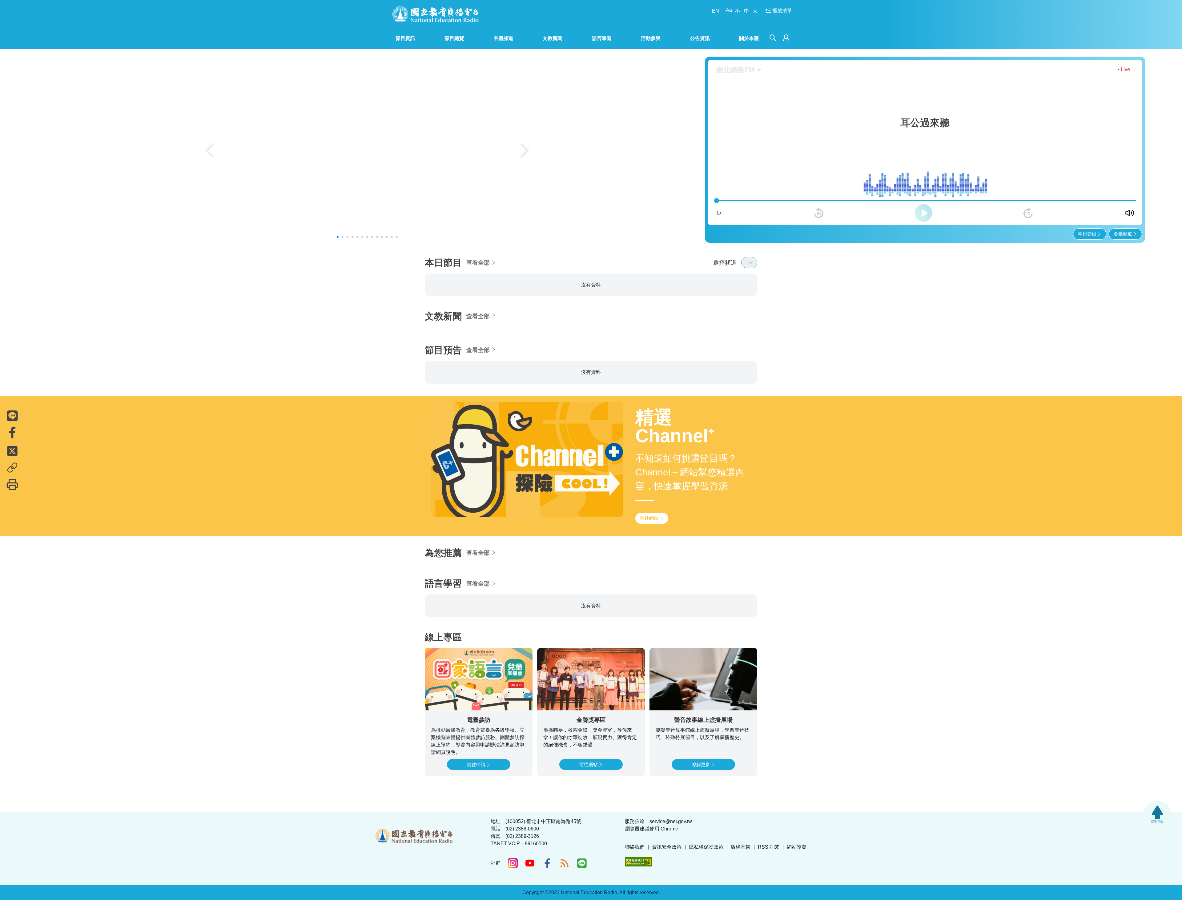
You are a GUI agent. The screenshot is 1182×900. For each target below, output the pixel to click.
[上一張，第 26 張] (411, 318)
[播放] (923, 213)
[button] (337, 237)
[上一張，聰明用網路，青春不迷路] (210, 149)
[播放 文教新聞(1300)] (631, 351)
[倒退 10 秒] (818, 213)
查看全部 (478, 262)
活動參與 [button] (651, 38)
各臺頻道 (1123, 233)
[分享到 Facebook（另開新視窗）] (12, 432)
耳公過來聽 (445, 292)
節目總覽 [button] (454, 38)
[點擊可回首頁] (435, 14)
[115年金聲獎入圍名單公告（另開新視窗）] (367, 150)
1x (719, 212)
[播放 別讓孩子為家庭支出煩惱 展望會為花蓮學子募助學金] (712, 495)
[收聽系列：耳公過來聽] (478, 330)
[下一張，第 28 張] (770, 318)
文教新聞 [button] (552, 38)
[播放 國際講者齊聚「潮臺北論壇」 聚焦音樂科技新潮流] (712, 548)
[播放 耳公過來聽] (519, 351)
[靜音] (1130, 213)
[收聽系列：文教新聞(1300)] (591, 330)
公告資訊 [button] (700, 38)
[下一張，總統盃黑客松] (525, 149)
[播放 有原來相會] (744, 351)
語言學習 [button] (602, 38)
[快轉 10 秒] (1028, 213)
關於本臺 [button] (749, 38)
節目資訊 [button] (405, 38)
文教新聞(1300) (564, 292)
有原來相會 (669, 292)
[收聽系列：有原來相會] (703, 330)
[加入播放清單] (740, 494)
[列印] (12, 484)
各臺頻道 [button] (503, 38)
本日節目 (1087, 233)
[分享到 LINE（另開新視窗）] (12, 416)
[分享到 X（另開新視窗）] (12, 451)
